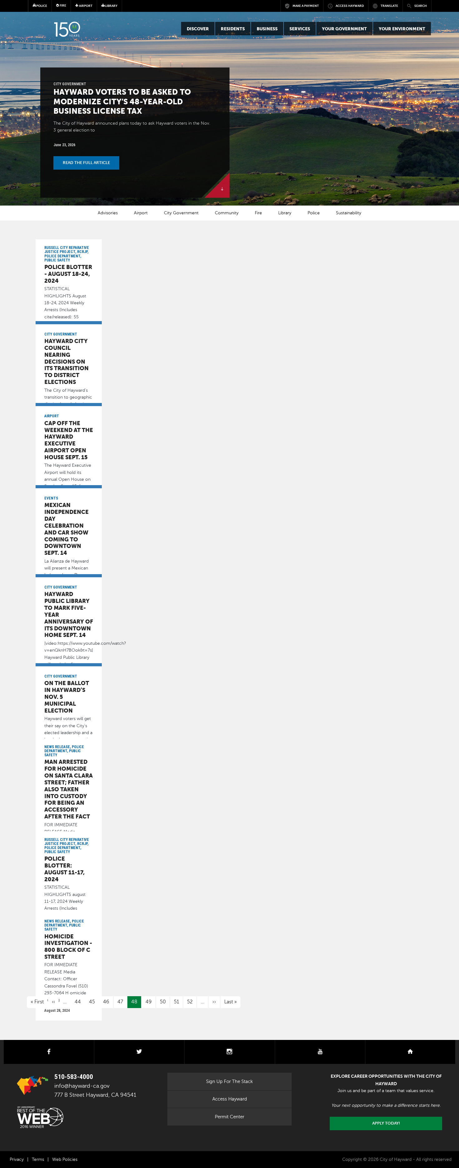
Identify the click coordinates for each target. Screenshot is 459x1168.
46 (106, 1002)
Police (314, 213)
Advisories (108, 213)
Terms (38, 1159)
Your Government (344, 28)
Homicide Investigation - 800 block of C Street (68, 946)
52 (190, 1002)
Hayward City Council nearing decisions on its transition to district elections (66, 361)
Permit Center (229, 1117)
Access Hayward (229, 1099)
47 (120, 1002)
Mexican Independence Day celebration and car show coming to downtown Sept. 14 (66, 529)
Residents (233, 28)
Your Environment (402, 28)
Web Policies (64, 1159)
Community (227, 213)
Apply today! (386, 1123)
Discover (198, 28)
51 (176, 1002)
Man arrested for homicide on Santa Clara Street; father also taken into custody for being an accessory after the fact (68, 789)
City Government (181, 213)
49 (149, 1002)
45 (92, 1002)
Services (299, 28)
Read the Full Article (86, 163)
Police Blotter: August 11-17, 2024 (64, 868)
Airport (141, 213)
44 (78, 1002)
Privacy (17, 1159)
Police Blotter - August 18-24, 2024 (68, 274)
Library (284, 213)
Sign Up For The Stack (229, 1081)
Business (267, 28)
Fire (62, 5)
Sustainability (348, 213)
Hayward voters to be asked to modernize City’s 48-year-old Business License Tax (122, 101)
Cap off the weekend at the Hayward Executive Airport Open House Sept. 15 (68, 440)
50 (163, 1002)
